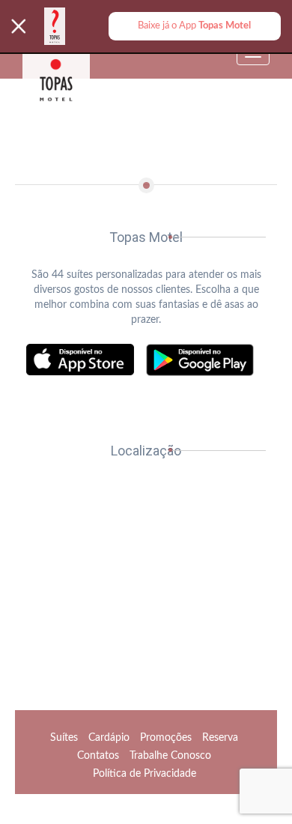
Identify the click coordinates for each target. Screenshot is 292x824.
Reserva (220, 738)
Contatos (98, 756)
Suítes (64, 738)
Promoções (166, 738)
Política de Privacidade (144, 774)
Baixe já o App (194, 25)
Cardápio (109, 738)
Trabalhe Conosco (170, 756)
